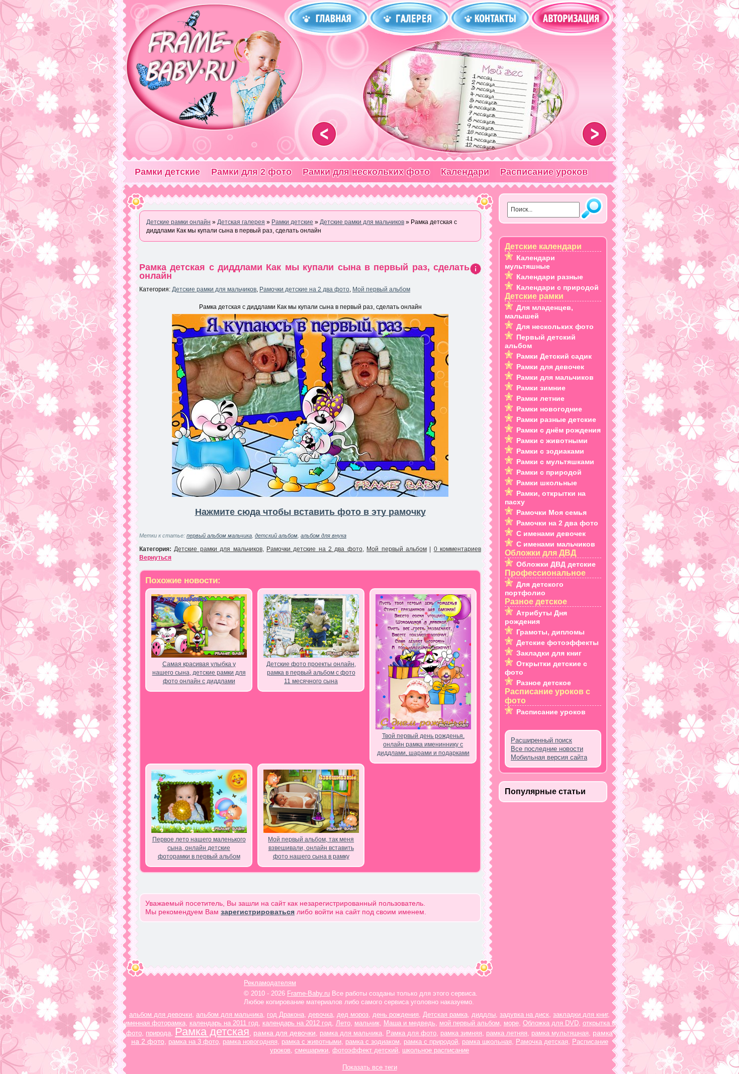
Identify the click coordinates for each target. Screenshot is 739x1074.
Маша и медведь (409, 1023)
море (511, 1023)
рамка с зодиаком (372, 1041)
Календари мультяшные (530, 262)
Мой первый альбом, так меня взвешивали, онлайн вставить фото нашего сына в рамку (311, 848)
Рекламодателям (270, 983)
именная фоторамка (155, 1023)
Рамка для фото (411, 1033)
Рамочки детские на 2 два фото (304, 289)
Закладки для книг (549, 653)
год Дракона (285, 1014)
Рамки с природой (549, 472)
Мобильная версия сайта (549, 757)
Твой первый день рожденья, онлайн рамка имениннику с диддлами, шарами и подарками (423, 744)
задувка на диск (524, 1014)
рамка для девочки (284, 1033)
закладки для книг (580, 1014)
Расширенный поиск (541, 740)
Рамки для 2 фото (251, 172)
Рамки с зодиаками (550, 451)
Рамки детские (167, 172)
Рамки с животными (552, 441)
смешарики (311, 1050)
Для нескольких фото (555, 327)
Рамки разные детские (556, 419)
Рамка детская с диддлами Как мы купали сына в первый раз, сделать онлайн (304, 271)
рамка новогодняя (250, 1041)
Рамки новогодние (549, 409)
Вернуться (155, 557)
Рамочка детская (542, 1041)
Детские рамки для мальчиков (214, 289)
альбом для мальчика (229, 1014)
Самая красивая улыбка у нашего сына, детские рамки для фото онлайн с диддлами (199, 673)
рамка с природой (431, 1041)
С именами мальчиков (555, 544)
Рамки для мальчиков (555, 377)
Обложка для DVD (551, 1023)
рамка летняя (506, 1033)
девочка (320, 1014)
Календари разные (549, 277)
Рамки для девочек (550, 367)
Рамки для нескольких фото (366, 172)
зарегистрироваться (258, 912)
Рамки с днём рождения (558, 430)
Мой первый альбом (381, 289)
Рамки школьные (546, 483)
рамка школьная (487, 1041)
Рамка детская (212, 1031)
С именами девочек (551, 533)
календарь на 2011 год (224, 1023)
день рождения (396, 1014)
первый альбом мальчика (219, 535)
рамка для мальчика (351, 1033)
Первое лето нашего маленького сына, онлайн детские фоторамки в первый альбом (199, 848)
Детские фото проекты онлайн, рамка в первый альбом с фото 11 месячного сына (311, 673)
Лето (343, 1023)
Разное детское (543, 683)
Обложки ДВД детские (556, 564)
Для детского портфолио (534, 588)
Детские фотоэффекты (557, 642)
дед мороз (352, 1014)
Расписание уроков (544, 172)
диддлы (484, 1014)
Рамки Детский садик (554, 356)
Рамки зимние (541, 388)
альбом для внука (323, 535)
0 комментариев (457, 549)
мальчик (367, 1023)
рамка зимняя (461, 1033)
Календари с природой (557, 287)
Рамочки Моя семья (551, 512)
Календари (465, 172)
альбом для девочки (160, 1014)
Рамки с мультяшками (555, 462)
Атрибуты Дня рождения (536, 617)
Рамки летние (540, 398)
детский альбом (276, 535)
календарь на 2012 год (297, 1023)
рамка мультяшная (560, 1033)
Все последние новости (547, 749)
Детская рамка (445, 1014)
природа (158, 1033)
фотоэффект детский (365, 1050)
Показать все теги (369, 1067)
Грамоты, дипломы (550, 632)
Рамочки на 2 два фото (557, 523)
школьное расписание (435, 1050)
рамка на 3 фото (193, 1041)
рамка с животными (311, 1041)
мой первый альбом (469, 1023)
